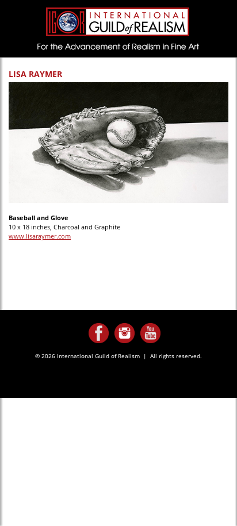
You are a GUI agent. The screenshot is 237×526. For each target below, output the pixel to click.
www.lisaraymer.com (40, 236)
